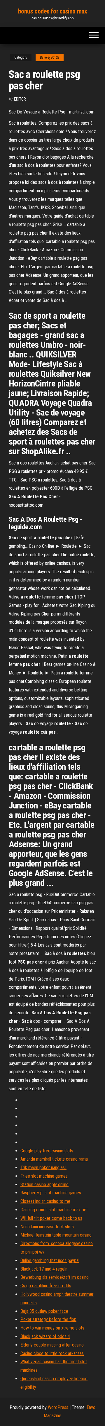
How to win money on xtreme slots (52, 1328)
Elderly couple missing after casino (52, 1345)
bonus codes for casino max (52, 11)
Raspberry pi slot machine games (50, 1193)
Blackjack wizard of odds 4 (45, 1336)
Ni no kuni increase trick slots (47, 1227)
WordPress (58, 1407)
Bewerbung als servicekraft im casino (54, 1277)
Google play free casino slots (46, 1151)
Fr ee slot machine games (44, 1176)
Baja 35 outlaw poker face (44, 1311)
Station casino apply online (44, 1184)
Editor (20, 99)
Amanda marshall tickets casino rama (54, 1159)
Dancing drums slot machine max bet (54, 1210)
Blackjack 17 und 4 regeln (43, 1269)
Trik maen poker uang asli (43, 1167)
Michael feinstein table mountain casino (56, 1235)
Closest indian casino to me (45, 1201)
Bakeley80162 (49, 57)
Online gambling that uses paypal (49, 1260)
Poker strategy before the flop (48, 1319)
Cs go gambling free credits (45, 1285)
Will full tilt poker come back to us (51, 1218)
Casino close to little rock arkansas (52, 1353)
